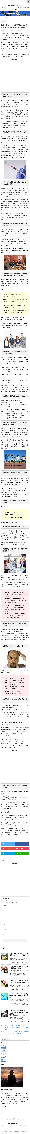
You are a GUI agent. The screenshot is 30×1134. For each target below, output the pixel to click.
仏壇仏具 (3, 1061)
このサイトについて (7, 1118)
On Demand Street (15, 5)
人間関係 (3, 1050)
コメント (6, 905)
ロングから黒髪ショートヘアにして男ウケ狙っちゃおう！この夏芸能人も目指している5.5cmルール (17, 1027)
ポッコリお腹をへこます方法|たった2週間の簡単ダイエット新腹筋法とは (19, 954)
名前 (5, 924)
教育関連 (3, 1048)
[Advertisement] (15, 75)
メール (5, 929)
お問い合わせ (20, 1119)
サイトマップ (15, 1118)
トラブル (3, 1054)
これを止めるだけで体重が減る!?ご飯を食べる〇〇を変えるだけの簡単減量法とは (18, 1012)
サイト (4, 934)
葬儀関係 (3, 1057)
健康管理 (4, 860)
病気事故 (3, 1053)
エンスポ (3, 1056)
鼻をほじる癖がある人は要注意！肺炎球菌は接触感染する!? (18, 967)
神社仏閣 (3, 1059)
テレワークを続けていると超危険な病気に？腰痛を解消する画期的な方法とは (18, 995)
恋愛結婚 (3, 1045)
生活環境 (3, 1051)
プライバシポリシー (12, 1119)
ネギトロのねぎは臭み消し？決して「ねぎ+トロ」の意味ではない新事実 (19, 981)
